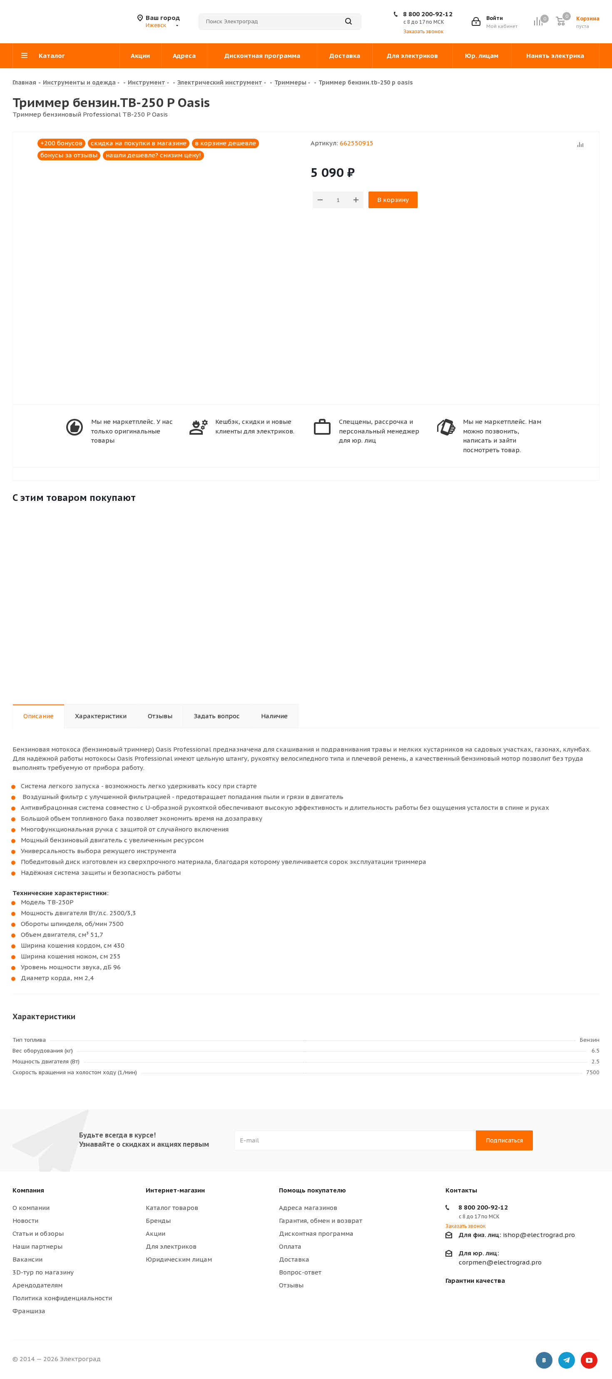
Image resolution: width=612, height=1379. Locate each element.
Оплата (290, 1246)
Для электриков (171, 1246)
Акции (155, 1233)
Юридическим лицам (179, 1259)
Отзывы (291, 1285)
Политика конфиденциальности (62, 1298)
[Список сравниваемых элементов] (538, 21)
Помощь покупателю (312, 1190)
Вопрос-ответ (300, 1272)
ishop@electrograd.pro (517, 1235)
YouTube (589, 1360)
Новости (25, 1221)
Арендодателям (37, 1285)
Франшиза (28, 1311)
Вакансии (27, 1259)
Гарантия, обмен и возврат (320, 1221)
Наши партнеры (37, 1246)
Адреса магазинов (308, 1208)
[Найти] (348, 21)
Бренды (158, 1221)
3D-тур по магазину (43, 1272)
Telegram (566, 1360)
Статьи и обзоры (38, 1233)
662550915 (356, 143)
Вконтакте (544, 1360)
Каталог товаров (172, 1208)
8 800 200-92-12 (428, 14)
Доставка (294, 1259)
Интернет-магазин (175, 1190)
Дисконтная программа (316, 1233)
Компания (28, 1190)
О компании (31, 1208)
